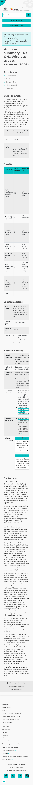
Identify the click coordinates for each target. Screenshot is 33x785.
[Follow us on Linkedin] (20, 776)
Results (7, 79)
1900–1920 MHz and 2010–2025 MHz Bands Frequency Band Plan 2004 (25, 430)
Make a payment (16, 20)
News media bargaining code (11, 716)
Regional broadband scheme (10, 719)
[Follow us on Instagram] (27, 776)
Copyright (5, 735)
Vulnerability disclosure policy (11, 744)
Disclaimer (5, 738)
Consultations (6, 707)
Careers (4, 732)
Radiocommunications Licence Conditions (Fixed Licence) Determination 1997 (25, 422)
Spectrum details (10, 82)
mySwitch (5, 753)
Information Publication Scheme (16, 770)
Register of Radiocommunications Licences (15, 756)
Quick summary (10, 76)
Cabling (4, 710)
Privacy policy (6, 741)
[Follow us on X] (13, 776)
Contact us (5, 726)
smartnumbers (6, 759)
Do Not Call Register (8, 751)
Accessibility (6, 729)
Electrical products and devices (11, 713)
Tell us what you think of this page (16, 683)
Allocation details (10, 85)
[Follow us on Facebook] (6, 776)
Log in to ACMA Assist (16, 25)
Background (9, 88)
